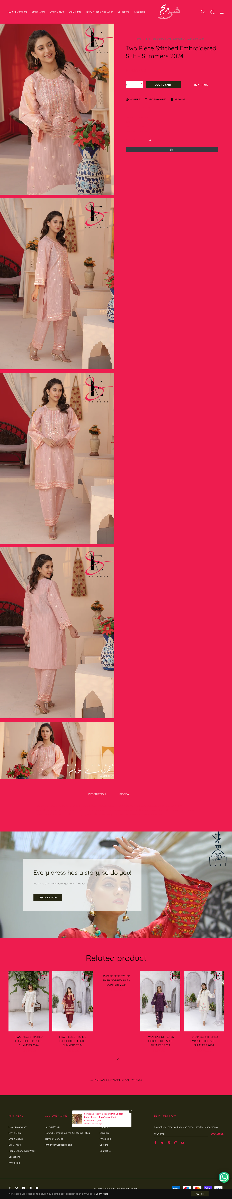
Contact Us (106, 1150)
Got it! (199, 1194)
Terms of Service (54, 1138)
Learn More (102, 1193)
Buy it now (201, 84)
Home (138, 38)
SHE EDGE (109, 1188)
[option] (29, 1015)
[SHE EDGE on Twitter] (162, 1142)
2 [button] (118, 1059)
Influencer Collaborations (58, 1144)
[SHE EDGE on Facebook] (155, 1142)
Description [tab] (97, 794)
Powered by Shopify (127, 1188)
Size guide (179, 99)
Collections (14, 1156)
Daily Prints (14, 1144)
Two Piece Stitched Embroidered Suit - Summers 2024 (29, 1041)
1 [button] (114, 1059)
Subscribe (217, 1133)
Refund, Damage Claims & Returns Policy (67, 1132)
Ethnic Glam (15, 1132)
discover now (48, 897)
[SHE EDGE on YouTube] (182, 1142)
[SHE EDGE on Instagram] (175, 1142)
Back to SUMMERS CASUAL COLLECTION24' (118, 1080)
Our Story (105, 1126)
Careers (104, 1144)
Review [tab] (124, 794)
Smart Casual (15, 1138)
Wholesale (14, 1162)
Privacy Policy (52, 1126)
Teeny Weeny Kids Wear (21, 1150)
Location (104, 1132)
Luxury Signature (17, 1126)
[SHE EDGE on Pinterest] (169, 1142)
